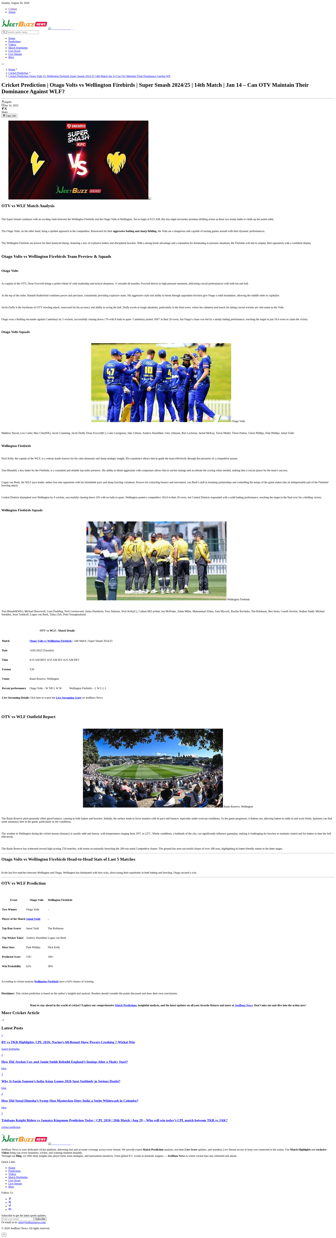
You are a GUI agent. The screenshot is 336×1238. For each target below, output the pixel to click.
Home (11, 38)
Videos (12, 44)
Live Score (14, 50)
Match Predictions (126, 1005)
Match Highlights (18, 47)
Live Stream (15, 54)
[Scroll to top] (3, 1235)
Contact (12, 8)
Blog (11, 57)
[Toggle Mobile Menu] (2, 64)
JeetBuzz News (244, 1005)
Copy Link (11, 116)
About (11, 12)
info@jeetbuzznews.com (32, 1222)
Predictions (14, 41)
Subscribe (40, 1219)
